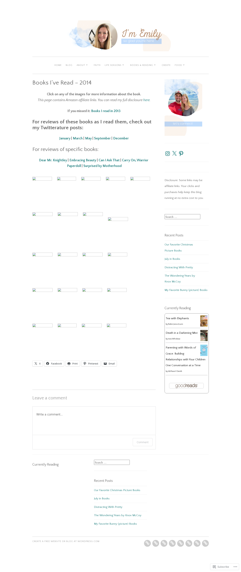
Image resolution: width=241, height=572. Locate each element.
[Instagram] (168, 154)
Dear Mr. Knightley (53, 160)
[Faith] (172, 543)
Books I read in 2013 (105, 111)
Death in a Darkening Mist (182, 332)
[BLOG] (155, 543)
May (88, 138)
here (146, 100)
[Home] (147, 543)
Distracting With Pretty (179, 267)
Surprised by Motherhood (102, 166)
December (121, 138)
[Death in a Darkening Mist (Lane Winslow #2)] (204, 340)
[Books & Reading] (188, 543)
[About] (164, 543)
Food (178, 65)
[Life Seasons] (180, 543)
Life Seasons (113, 65)
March (78, 138)
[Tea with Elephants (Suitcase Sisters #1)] (204, 325)
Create (166, 65)
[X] (174, 154)
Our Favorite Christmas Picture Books (117, 490)
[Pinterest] (181, 154)
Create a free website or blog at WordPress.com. (66, 541)
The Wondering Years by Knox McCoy (117, 515)
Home (58, 65)
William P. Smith (175, 371)
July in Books (172, 259)
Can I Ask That (109, 160)
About (81, 65)
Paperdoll (74, 166)
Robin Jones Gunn (175, 324)
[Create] (197, 543)
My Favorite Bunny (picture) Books (186, 290)
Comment (143, 442)
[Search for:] (182, 217)
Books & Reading (141, 65)
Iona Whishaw (174, 339)
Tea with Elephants (177, 318)
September (102, 138)
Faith (97, 65)
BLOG (69, 65)
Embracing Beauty (82, 160)
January (64, 138)
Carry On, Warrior (135, 160)
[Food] (205, 543)
